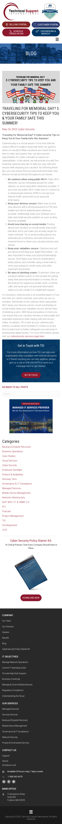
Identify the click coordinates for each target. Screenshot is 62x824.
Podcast (6, 511)
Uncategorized (9, 525)
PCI (4, 506)
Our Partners (8, 626)
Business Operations (12, 451)
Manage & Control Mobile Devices (17, 684)
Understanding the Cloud (13, 696)
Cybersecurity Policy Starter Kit (16, 649)
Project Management (13, 516)
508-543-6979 (32, 362)
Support (6, 756)
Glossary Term (9, 479)
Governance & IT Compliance (17, 483)
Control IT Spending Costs (14, 668)
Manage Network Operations (15, 662)
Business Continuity (11, 679)
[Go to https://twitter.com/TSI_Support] (13, 781)
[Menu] (31, 812)
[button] (16, 32)
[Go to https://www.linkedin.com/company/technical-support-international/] (4, 781)
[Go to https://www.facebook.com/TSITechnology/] (9, 781)
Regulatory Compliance (12, 690)
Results (5, 638)
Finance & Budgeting (12, 474)
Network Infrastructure (13, 497)
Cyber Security (9, 465)
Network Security (10, 737)
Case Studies (8, 456)
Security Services (10, 714)
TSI (4, 520)
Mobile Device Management (16, 493)
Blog (4, 643)
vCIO (4, 529)
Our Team (6, 621)
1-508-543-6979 (15, 776)
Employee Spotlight (12, 470)
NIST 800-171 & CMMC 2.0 (15, 502)
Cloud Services (9, 460)
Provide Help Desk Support (14, 673)
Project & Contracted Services (15, 743)
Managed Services (11, 488)
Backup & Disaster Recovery (16, 446)
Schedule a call (9, 765)
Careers (5, 632)
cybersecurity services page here (27, 336)
